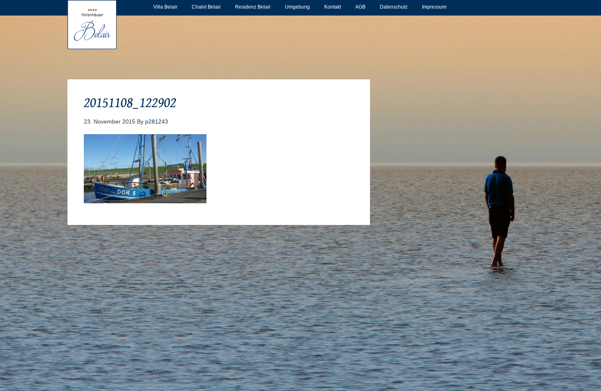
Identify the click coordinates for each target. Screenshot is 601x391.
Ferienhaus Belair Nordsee (92, 24)
